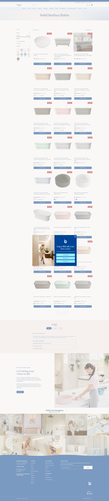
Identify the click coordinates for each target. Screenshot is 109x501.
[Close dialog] (75, 236)
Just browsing (65, 254)
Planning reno (65, 258)
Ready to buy (65, 261)
